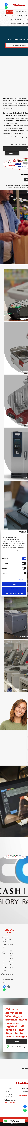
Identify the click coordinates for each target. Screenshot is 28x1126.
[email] (8, 986)
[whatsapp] (6, 7)
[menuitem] (10, 12)
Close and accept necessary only (14, 593)
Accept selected (14, 588)
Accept (14, 584)
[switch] (24, 563)
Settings (21, 579)
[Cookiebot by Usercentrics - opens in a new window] (19, 532)
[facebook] (6, 4)
